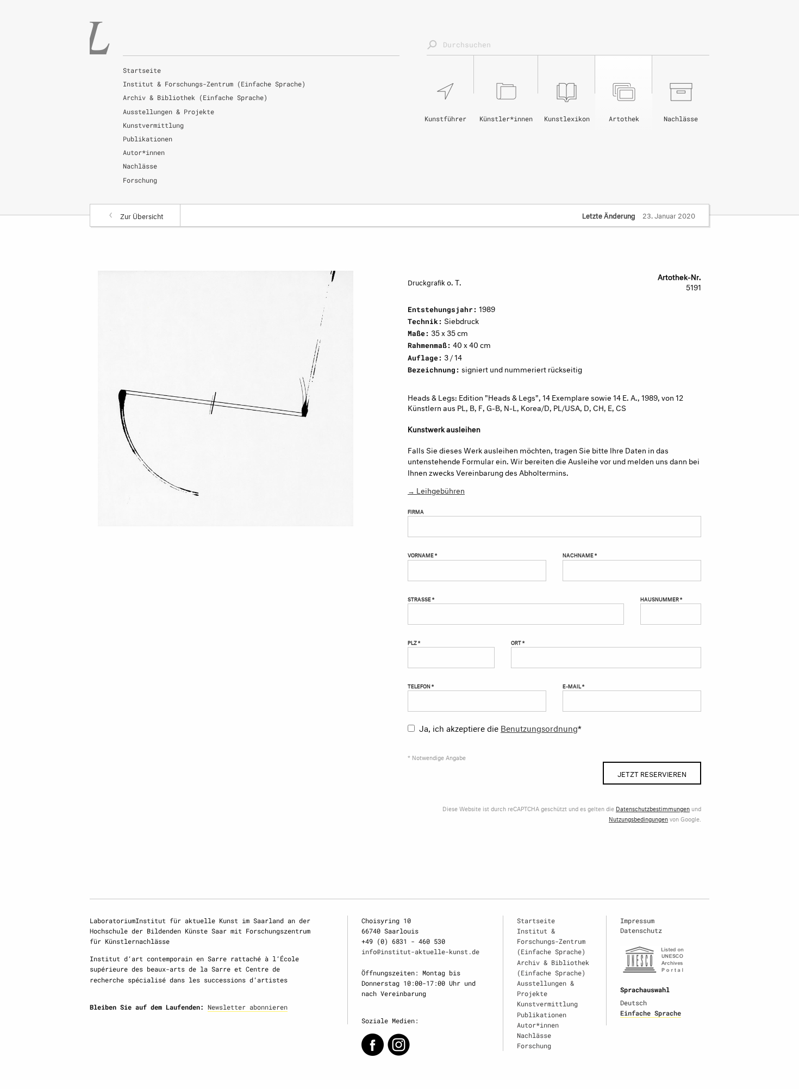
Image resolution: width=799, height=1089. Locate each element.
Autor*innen (144, 152)
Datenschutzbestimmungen (653, 808)
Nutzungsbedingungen (638, 818)
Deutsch (633, 1002)
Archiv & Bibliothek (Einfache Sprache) (195, 97)
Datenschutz (641, 930)
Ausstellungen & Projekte (168, 111)
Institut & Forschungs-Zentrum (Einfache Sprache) (214, 83)
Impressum (637, 920)
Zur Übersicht (142, 215)
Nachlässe (140, 165)
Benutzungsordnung (539, 727)
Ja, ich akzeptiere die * (500, 727)
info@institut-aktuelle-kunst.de (420, 951)
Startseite (142, 70)
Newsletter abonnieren (248, 1007)
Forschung (140, 180)
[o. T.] (225, 396)
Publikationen (147, 138)
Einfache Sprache (650, 1013)
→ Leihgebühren (436, 489)
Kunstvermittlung (153, 125)
